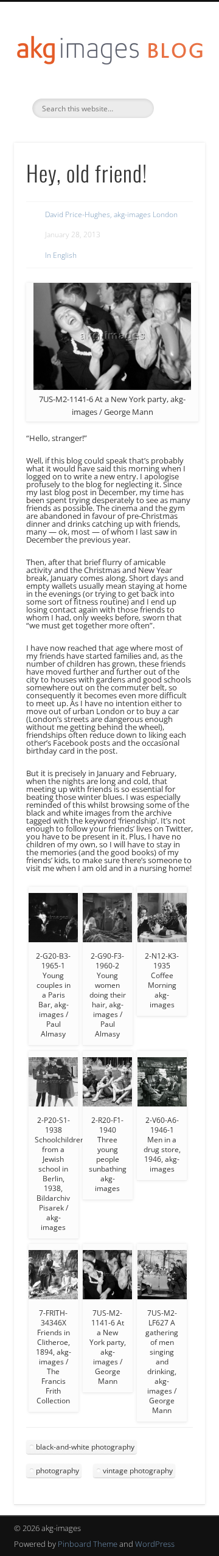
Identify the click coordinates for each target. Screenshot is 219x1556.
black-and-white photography (85, 1447)
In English (61, 255)
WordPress (155, 1543)
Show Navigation (176, 109)
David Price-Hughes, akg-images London (111, 214)
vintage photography (138, 1470)
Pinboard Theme (87, 1543)
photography (57, 1470)
